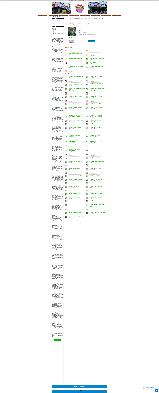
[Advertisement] (58, 364)
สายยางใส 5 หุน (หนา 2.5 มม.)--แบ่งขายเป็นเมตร (97, 212)
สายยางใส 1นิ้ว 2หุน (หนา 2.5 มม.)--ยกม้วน (96, 179)
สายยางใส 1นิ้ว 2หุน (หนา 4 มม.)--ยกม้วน (75, 175)
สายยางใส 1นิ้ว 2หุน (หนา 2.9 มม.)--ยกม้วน (75, 179)
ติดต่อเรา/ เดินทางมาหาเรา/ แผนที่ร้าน (53, 15)
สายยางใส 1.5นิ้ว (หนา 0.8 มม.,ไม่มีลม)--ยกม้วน (97, 172)
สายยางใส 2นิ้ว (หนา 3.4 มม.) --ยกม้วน (96, 96)
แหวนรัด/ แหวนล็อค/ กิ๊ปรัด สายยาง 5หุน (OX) (76, 66)
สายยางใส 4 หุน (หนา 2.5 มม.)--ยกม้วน (96, 193)
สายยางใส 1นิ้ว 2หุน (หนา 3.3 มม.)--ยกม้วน (96, 175)
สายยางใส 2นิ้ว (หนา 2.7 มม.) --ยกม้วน (75, 123)
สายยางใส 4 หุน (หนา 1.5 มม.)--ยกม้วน (96, 197)
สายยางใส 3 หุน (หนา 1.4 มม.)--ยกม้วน (75, 200)
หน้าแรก (42, 15)
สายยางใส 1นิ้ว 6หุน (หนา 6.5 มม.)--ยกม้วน (75, 107)
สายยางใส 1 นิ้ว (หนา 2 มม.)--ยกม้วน (74, 186)
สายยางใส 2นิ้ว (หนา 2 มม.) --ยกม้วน (74, 100)
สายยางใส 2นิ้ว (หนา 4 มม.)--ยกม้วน (95, 120)
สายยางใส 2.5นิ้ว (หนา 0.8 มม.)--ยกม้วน (96, 127)
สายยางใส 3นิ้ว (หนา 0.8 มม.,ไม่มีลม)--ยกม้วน (97, 161)
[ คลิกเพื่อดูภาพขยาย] (71, 37)
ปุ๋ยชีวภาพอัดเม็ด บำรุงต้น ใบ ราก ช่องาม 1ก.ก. (97, 58)
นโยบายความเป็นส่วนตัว (116, 15)
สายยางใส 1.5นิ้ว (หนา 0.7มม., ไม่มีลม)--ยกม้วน (97, 103)
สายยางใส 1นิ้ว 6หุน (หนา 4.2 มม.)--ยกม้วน (96, 107)
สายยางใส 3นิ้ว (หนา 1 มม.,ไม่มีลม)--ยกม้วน (75, 161)
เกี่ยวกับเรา (106, 15)
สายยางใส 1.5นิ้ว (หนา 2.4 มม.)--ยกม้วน (75, 172)
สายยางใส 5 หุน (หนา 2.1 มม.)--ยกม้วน (96, 76)
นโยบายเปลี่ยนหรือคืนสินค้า (95, 15)
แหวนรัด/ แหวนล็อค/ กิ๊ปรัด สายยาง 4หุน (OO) (97, 66)
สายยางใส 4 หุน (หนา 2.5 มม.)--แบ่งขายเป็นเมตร (76, 216)
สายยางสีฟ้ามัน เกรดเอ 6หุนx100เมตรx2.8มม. (76, 154)
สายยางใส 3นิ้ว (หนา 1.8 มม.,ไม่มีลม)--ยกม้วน (97, 157)
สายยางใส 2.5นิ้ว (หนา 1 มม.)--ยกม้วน (75, 127)
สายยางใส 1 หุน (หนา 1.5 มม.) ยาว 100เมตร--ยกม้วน (98, 80)
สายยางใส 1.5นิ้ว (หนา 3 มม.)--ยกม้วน (95, 168)
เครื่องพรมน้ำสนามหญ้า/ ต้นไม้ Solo (74, 70)
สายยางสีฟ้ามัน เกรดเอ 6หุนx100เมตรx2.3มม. (76, 76)
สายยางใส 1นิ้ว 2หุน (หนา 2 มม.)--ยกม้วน (75, 84)
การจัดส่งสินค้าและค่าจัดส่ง (74, 15)
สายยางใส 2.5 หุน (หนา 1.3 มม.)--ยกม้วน (96, 200)
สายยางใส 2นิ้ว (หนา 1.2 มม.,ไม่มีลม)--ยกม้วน (97, 100)
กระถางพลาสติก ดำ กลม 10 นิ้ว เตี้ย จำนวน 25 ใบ (76, 80)
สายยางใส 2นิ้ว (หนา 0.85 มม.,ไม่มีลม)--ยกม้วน (97, 123)
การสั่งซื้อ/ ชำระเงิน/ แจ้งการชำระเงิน (63, 15)
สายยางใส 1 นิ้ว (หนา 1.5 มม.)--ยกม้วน (96, 186)
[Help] (56, 23)
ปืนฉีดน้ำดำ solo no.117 (93, 62)
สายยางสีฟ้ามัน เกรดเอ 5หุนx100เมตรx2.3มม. (97, 154)
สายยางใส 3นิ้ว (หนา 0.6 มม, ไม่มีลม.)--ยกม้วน (76, 120)
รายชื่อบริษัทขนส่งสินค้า (84, 15)
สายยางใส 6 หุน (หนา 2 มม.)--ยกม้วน (74, 193)
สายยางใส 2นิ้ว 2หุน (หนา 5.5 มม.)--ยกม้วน (75, 96)
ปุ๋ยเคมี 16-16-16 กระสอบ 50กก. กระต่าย (96, 54)
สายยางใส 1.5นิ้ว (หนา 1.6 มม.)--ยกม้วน (75, 103)
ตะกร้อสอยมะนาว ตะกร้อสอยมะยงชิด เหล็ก (75, 58)
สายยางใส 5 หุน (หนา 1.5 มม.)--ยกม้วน (75, 212)
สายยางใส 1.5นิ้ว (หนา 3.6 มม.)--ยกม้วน (75, 168)
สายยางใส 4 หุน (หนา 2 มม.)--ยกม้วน (74, 197)
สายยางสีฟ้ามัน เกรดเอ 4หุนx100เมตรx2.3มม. (76, 157)
